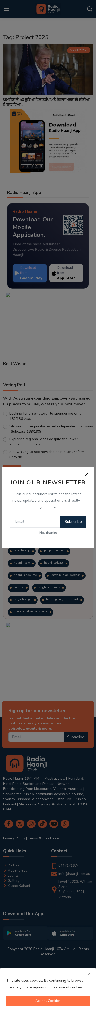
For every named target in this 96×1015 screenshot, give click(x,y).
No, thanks (48, 532)
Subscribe (73, 522)
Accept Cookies (48, 1000)
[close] (89, 974)
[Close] (86, 474)
